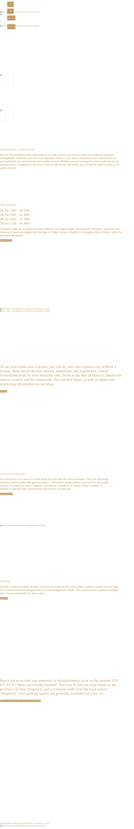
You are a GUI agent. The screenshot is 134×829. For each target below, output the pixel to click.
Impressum (39, 823)
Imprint (46, 823)
